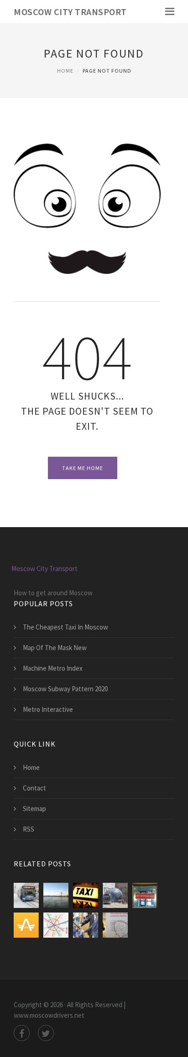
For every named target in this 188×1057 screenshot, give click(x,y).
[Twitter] (46, 1033)
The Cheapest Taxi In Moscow (65, 627)
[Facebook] (22, 1033)
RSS (28, 829)
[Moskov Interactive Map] (144, 895)
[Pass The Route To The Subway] (85, 925)
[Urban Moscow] (26, 895)
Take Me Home (82, 467)
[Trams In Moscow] (115, 895)
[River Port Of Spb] (55, 895)
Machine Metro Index (53, 668)
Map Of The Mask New (55, 647)
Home (65, 70)
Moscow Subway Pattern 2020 (65, 688)
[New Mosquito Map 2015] (115, 925)
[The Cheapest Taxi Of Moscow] (85, 895)
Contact (34, 788)
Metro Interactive (48, 709)
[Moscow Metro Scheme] (55, 925)
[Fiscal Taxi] (26, 925)
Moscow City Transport (70, 11)
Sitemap (34, 808)
